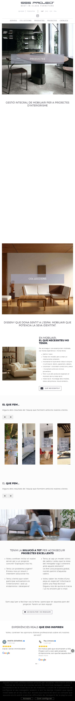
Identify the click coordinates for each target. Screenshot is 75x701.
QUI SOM (21, 11)
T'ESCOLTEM (31, 11)
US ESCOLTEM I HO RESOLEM (38, 612)
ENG (46, 11)
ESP (51, 11)
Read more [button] (43, 655)
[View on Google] (4, 642)
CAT (42, 11)
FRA (55, 11)
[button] (2, 650)
